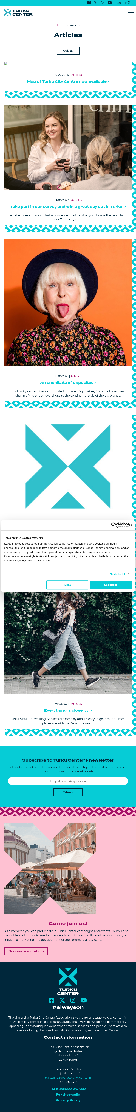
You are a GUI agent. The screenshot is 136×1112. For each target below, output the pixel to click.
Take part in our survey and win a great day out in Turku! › (68, 206)
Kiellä (67, 584)
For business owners (68, 1089)
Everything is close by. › (68, 710)
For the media (68, 1094)
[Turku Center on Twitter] (95, 2)
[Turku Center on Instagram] (102, 2)
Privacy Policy (68, 1100)
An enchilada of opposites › (68, 382)
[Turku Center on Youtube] (110, 2)
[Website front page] (68, 12)
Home (59, 25)
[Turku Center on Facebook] (89, 2)
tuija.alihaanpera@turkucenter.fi (68, 1077)
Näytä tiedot (117, 574)
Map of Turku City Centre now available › (68, 81)
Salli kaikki (110, 584)
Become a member (25, 951)
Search (122, 2)
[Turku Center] (68, 994)
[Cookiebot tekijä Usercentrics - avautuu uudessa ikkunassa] (116, 525)
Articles (68, 50)
